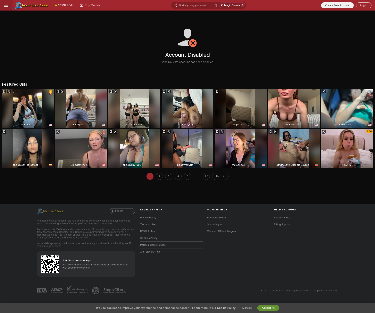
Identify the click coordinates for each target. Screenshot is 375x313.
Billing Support (282, 224)
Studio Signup (215, 224)
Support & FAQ (282, 217)
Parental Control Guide (153, 245)
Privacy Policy (148, 217)
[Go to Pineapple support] (96, 290)
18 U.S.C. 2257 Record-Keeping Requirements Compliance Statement (299, 290)
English (119, 211)
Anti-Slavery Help (150, 251)
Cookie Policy (226, 307)
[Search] (215, 5)
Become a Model (216, 217)
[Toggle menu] (6, 5)
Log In (363, 5)
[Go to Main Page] (32, 5)
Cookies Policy (148, 238)
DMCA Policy (147, 231)
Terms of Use (147, 224)
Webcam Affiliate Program (222, 231)
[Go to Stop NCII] (114, 290)
